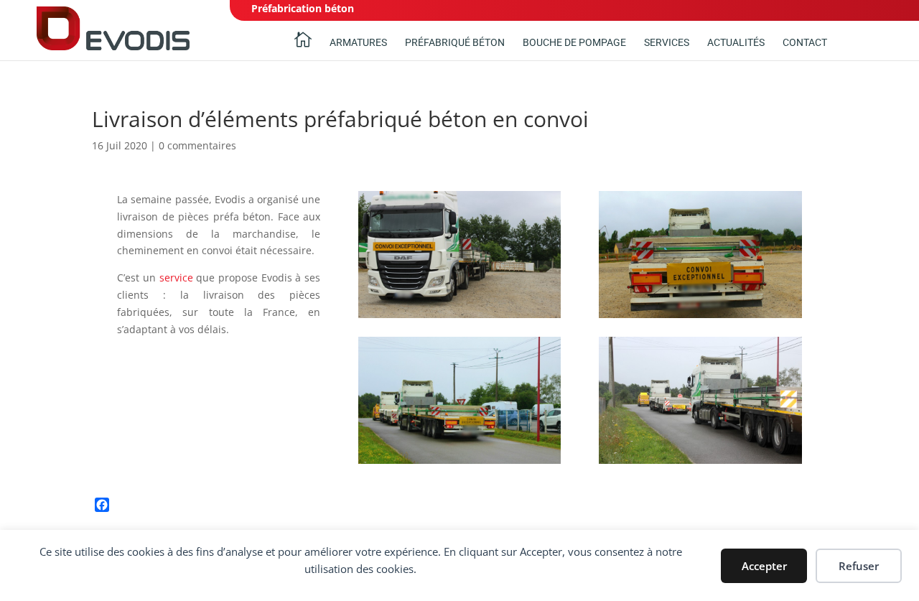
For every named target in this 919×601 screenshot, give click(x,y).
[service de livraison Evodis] (700, 318)
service (176, 277)
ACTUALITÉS (736, 42)
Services (666, 42)
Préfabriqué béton (455, 42)
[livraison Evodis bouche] (459, 318)
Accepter (764, 566)
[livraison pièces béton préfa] (459, 463)
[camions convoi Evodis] (700, 463)
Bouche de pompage (574, 42)
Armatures (358, 42)
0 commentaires (197, 145)
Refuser (859, 566)
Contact (805, 42)
